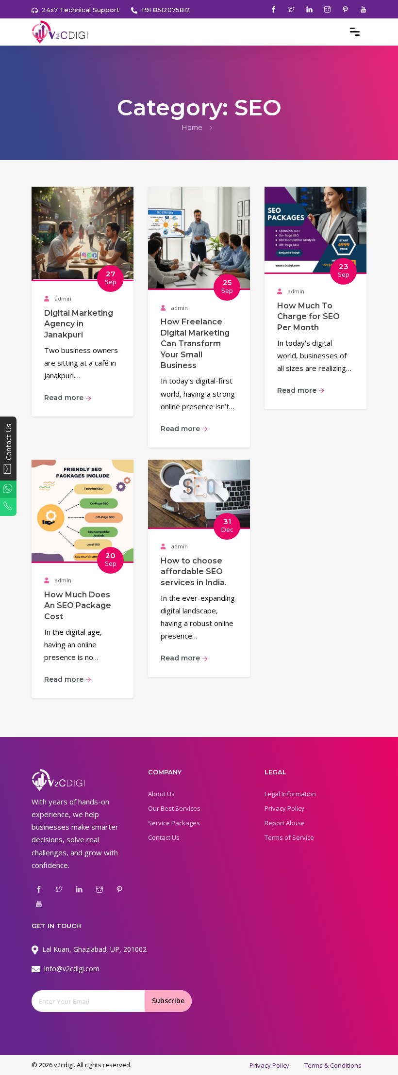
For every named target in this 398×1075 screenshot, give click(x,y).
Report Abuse (285, 822)
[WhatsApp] (8, 489)
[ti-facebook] (273, 9)
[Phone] (8, 506)
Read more (64, 397)
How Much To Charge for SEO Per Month (308, 316)
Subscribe (168, 1000)
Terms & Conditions (333, 1065)
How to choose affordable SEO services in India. (194, 571)
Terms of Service (289, 837)
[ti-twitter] (291, 9)
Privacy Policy (284, 808)
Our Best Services (174, 808)
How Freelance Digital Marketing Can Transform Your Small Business (195, 343)
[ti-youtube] (363, 9)
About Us (161, 793)
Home (192, 127)
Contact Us (164, 837)
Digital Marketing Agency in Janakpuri (78, 323)
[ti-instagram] (327, 9)
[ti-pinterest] (345, 9)
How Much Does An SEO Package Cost (77, 605)
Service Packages (174, 822)
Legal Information (290, 793)
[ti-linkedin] (309, 9)
